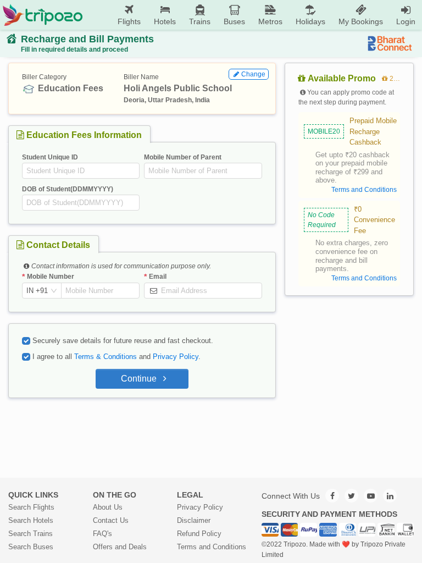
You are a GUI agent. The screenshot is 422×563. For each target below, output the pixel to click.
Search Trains (30, 533)
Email (157, 276)
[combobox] (37, 290)
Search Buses (30, 547)
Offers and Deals (120, 547)
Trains (199, 21)
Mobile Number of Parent (182, 157)
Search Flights (31, 507)
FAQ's (102, 533)
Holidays (310, 21)
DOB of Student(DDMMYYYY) (67, 189)
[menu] (252, 15)
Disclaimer (193, 520)
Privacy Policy (175, 356)
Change (253, 74)
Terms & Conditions (105, 356)
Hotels (165, 21)
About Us (108, 507)
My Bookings (360, 21)
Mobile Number (50, 276)
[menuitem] (129, 15)
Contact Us (111, 520)
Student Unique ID (50, 157)
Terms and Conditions (211, 547)
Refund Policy (199, 533)
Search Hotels (30, 520)
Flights (129, 21)
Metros (270, 21)
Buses (234, 21)
